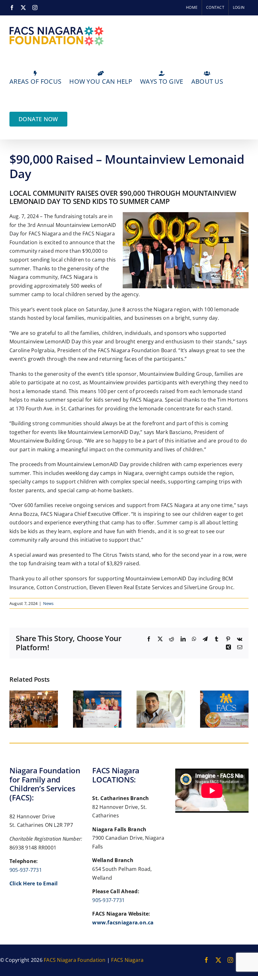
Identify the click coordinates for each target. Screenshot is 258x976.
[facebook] (206, 960)
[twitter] (218, 960)
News (48, 603)
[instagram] (230, 960)
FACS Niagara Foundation (75, 959)
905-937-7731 (25, 869)
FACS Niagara (127, 959)
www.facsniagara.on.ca (123, 922)
